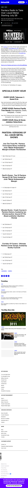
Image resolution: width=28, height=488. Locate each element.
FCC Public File (4, 475)
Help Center (3, 448)
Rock (6, 7)
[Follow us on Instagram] (1, 455)
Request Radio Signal (5, 405)
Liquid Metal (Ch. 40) (13, 48)
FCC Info (2, 477)
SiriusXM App (22, 53)
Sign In (2, 398)
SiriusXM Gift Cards (5, 435)
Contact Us (3, 444)
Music (2, 7)
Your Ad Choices (4, 469)
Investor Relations (5, 415)
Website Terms (4, 464)
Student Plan (4, 380)
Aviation (2, 387)
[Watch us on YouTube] (1, 458)
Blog (2, 429)
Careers (2, 422)
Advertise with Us (4, 420)
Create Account (4, 400)
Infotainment (3, 383)
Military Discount (4, 378)
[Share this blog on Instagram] (4, 276)
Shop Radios (3, 381)
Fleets (2, 389)
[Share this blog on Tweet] (6, 276)
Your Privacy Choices (5, 473)
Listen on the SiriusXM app (14, 485)
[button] (26, 2)
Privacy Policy (3, 467)
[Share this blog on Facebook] (2, 276)
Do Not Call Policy (4, 471)
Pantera (5, 47)
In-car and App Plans (5, 374)
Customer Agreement (5, 465)
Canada (2, 437)
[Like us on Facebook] (1, 453)
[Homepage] (5, 2)
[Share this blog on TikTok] (9, 276)
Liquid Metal (4, 271)
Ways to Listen (4, 431)
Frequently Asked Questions (7, 446)
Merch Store (3, 433)
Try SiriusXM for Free (5, 376)
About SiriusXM (4, 413)
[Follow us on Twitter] (1, 456)
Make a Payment (4, 402)
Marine (2, 385)
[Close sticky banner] (26, 479)
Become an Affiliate (5, 418)
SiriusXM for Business (5, 391)
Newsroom (3, 416)
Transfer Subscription (5, 403)
